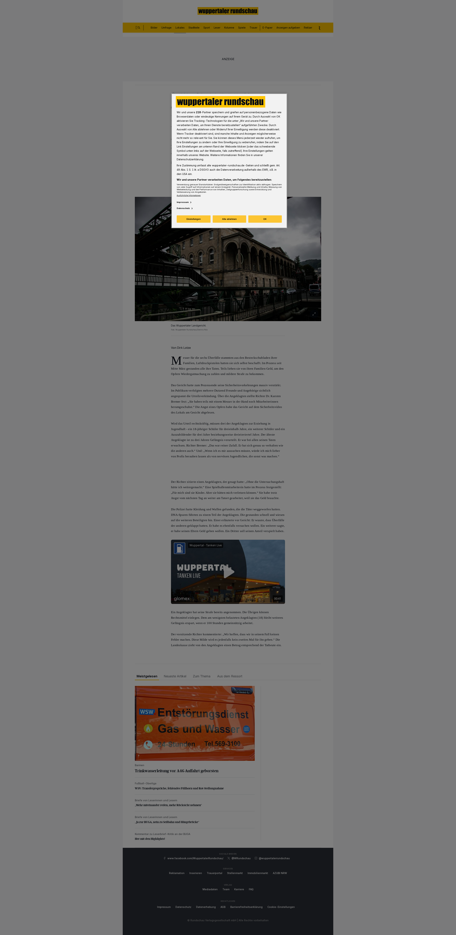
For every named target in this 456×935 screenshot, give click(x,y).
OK (265, 219)
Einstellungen (193, 219)
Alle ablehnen (229, 219)
